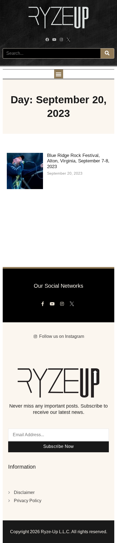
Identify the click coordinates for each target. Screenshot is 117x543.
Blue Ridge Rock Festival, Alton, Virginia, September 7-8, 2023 (78, 161)
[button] (58, 73)
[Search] (107, 53)
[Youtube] (55, 40)
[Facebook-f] (44, 305)
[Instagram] (62, 40)
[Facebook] (47, 40)
